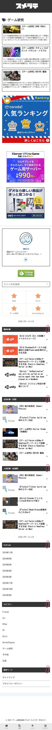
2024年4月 (7, 577)
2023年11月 (8, 583)
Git (4, 618)
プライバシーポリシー (13, 684)
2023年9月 (7, 595)
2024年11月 (8, 553)
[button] (47, 284)
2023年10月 (8, 589)
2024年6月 (7, 565)
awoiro (26, 249)
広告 (5, 661)
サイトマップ (9, 677)
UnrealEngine (9, 642)
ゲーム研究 (8, 649)
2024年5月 (7, 571)
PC (4, 630)
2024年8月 (7, 559)
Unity (5, 636)
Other (5, 624)
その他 (6, 655)
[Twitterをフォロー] (26, 259)
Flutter (6, 612)
